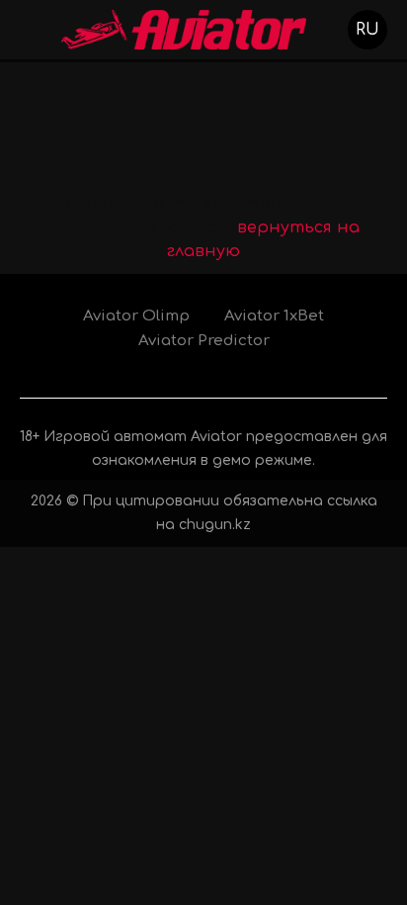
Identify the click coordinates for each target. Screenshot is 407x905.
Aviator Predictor (204, 340)
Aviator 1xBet (274, 316)
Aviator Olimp (136, 316)
